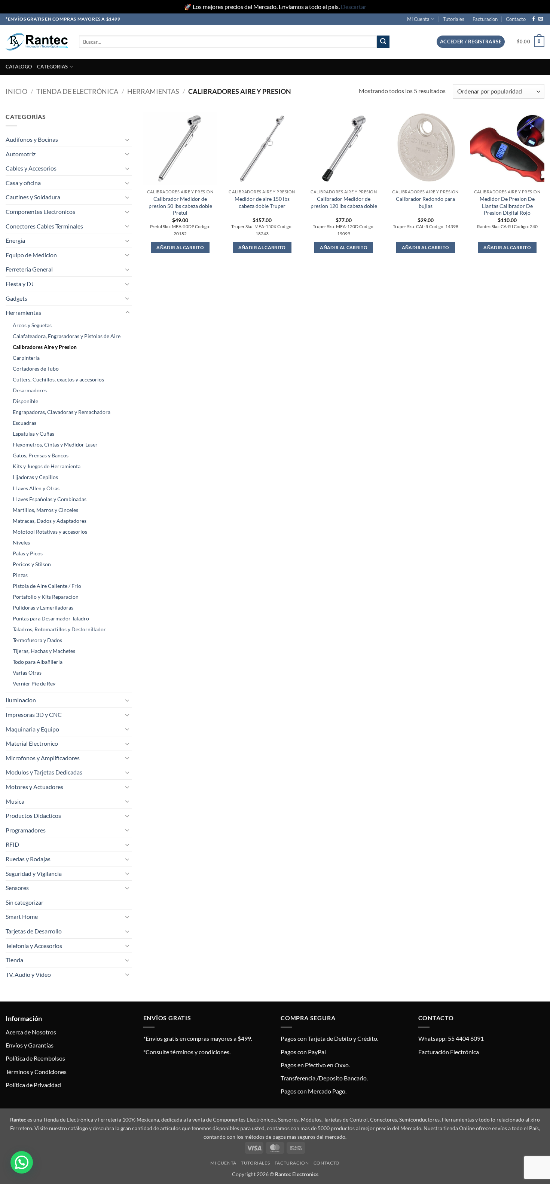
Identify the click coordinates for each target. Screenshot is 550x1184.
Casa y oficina (23, 182)
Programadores (26, 830)
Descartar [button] (353, 6)
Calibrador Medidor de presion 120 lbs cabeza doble (344, 202)
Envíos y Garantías (30, 1045)
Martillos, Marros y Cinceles (45, 510)
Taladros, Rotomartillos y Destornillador (59, 629)
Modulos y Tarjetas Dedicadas (44, 772)
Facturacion (485, 19)
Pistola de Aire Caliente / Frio (47, 586)
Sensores (17, 887)
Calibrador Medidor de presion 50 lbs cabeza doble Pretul (180, 206)
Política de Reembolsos (35, 1058)
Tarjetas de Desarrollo (34, 931)
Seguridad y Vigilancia (34, 873)
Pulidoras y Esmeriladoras (43, 607)
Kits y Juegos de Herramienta (46, 466)
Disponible (25, 401)
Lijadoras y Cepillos (35, 477)
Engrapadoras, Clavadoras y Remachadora (61, 412)
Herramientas (153, 91)
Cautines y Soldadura (33, 196)
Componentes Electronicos (40, 211)
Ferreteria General (29, 269)
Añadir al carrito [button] (180, 247)
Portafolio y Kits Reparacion (46, 596)
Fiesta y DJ (20, 283)
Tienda (14, 959)
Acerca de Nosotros (31, 1032)
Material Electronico (32, 743)
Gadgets (16, 298)
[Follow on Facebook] (533, 19)
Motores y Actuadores (34, 786)
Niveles (21, 542)
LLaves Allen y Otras (36, 488)
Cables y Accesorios (31, 168)
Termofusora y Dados (37, 640)
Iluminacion (21, 699)
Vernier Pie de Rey (34, 683)
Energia (15, 240)
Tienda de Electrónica (77, 91)
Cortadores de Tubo (36, 368)
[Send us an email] (540, 19)
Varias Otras (27, 672)
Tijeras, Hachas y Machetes (44, 651)
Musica (15, 801)
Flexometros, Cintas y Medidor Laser (55, 444)
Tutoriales (453, 19)
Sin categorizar (24, 902)
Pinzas (20, 575)
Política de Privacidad (33, 1084)
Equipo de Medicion (31, 254)
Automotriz (21, 153)
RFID (12, 844)
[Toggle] (127, 139)
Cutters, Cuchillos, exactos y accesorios (58, 379)
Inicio (16, 91)
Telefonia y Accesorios (34, 945)
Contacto (516, 19)
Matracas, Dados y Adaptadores (49, 521)
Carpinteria (26, 358)
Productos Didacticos (33, 815)
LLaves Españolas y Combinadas (49, 499)
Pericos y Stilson (32, 564)
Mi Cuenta (418, 19)
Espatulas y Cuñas (33, 433)
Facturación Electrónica (448, 1051)
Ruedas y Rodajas (28, 858)
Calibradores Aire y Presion (45, 347)
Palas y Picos (28, 553)
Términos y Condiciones (36, 1071)
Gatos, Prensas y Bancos (40, 455)
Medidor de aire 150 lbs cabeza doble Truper (262, 202)
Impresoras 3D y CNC (34, 714)
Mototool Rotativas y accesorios (50, 531)
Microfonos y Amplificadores (43, 757)
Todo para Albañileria (37, 662)
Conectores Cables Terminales (44, 226)
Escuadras (24, 423)
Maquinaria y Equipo (32, 729)
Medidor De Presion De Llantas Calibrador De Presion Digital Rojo (507, 206)
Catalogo (19, 67)
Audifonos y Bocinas (32, 139)
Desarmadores (30, 390)
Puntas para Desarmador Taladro (51, 618)
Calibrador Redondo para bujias (425, 202)
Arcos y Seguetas (32, 325)
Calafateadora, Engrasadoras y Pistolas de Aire (66, 336)
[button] (471, 42)
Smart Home (22, 916)
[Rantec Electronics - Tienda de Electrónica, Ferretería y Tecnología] (37, 41)
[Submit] (383, 42)
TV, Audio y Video (28, 974)
